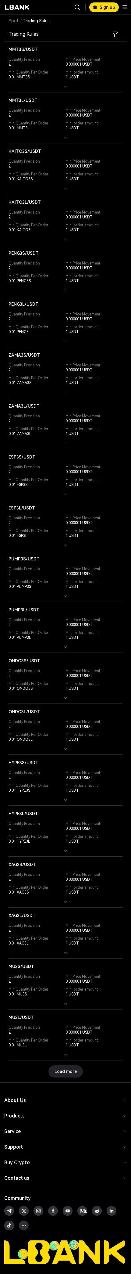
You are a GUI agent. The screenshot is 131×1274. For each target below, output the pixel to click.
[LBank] (17, 7)
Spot (14, 20)
